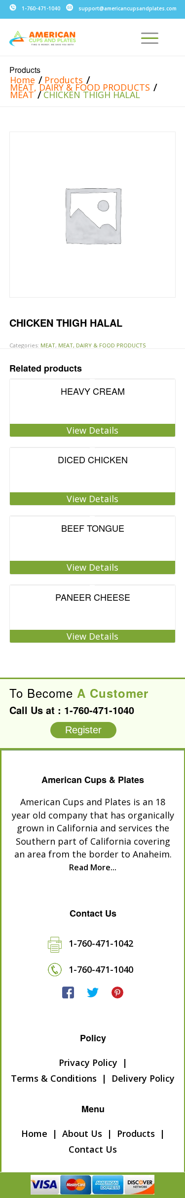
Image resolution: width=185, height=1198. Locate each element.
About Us (82, 1133)
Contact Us (93, 1149)
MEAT (22, 95)
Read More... (92, 867)
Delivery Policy (143, 1078)
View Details (92, 430)
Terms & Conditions (54, 1078)
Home (22, 80)
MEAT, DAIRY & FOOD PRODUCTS (80, 87)
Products (24, 69)
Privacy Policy (88, 1062)
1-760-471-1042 (101, 943)
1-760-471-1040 (41, 8)
